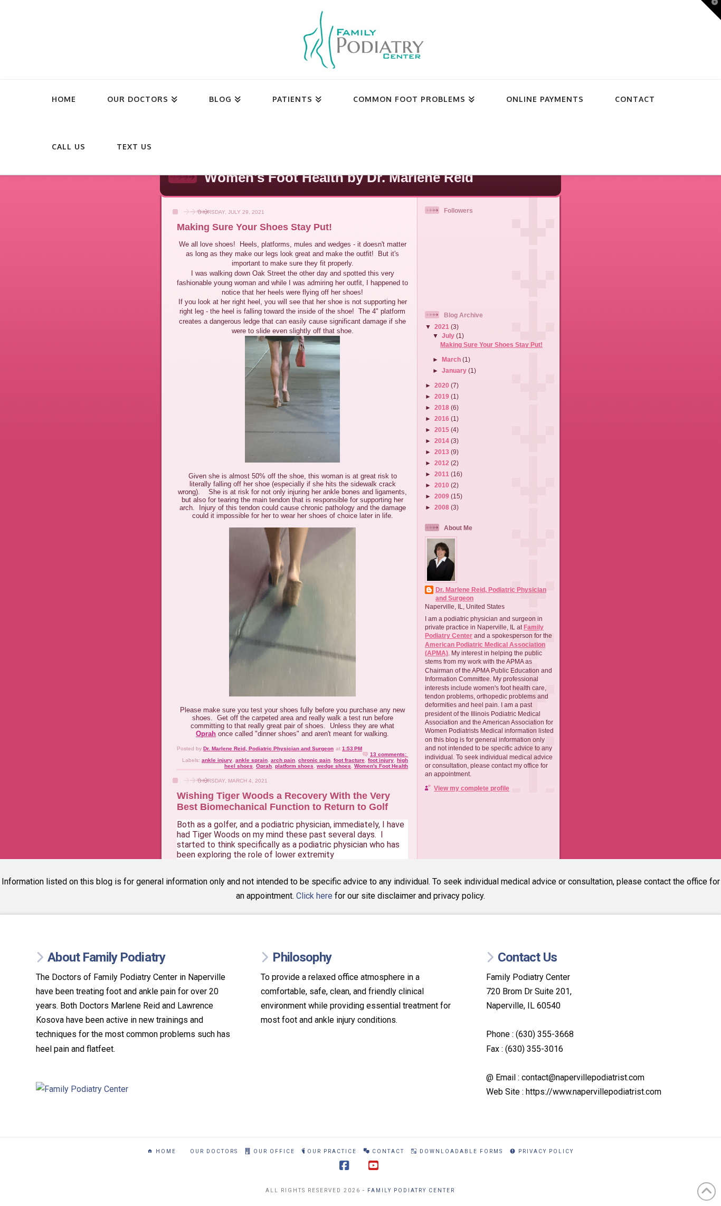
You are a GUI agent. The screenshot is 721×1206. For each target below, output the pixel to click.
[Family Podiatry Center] (135, 1088)
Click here (314, 896)
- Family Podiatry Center (409, 1190)
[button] (711, 10)
